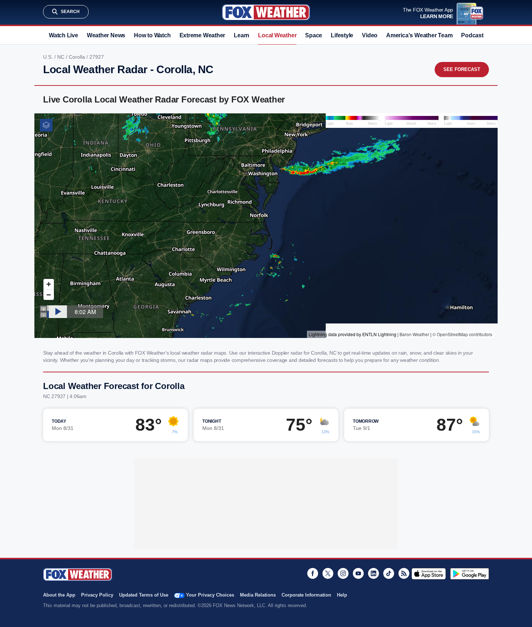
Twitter (327, 573)
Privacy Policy (97, 595)
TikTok (388, 573)
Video (369, 35)
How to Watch (152, 35)
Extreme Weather (202, 35)
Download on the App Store (428, 574)
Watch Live (63, 35)
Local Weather (277, 35)
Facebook (312, 573)
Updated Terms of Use (143, 595)
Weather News (106, 35)
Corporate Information (306, 595)
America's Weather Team (419, 35)
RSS (403, 573)
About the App (59, 595)
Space (313, 35)
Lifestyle (342, 35)
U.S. (48, 57)
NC (61, 57)
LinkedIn (373, 573)
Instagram (343, 573)
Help (342, 595)
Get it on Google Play (469, 574)
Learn (241, 35)
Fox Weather (266, 12)
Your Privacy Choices (210, 595)
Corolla (77, 57)
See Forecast (461, 69)
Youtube (358, 573)
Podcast (472, 35)
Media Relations (258, 595)
